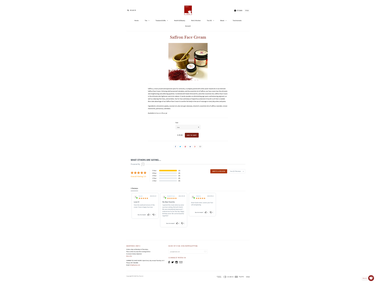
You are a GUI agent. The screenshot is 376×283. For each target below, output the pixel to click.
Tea (146, 20)
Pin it (185, 146)
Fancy (190, 146)
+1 (195, 146)
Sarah (140, 196)
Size (176, 123)
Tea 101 (209, 20)
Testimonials (237, 20)
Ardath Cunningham (171, 196)
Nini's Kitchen (196, 20)
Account (188, 26)
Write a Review (218, 171)
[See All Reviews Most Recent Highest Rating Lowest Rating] (237, 171)
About (222, 20)
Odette (198, 196)
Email (200, 146)
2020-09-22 (210, 196)
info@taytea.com (135, 265)
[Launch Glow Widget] (371, 278)
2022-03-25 (182, 196)
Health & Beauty (179, 20)
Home (136, 20)
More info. (129, 256)
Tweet (180, 146)
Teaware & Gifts (160, 20)
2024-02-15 (153, 196)
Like (175, 146)
